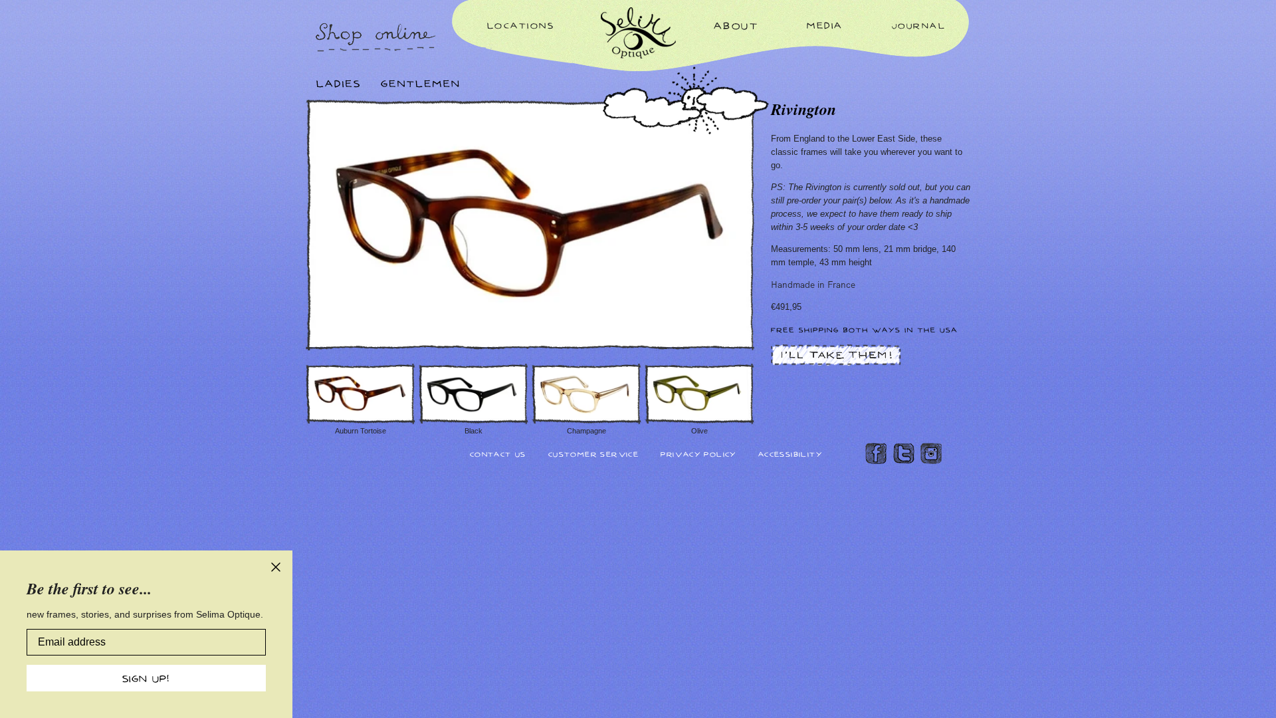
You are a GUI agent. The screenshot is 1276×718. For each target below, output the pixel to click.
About (736, 25)
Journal (919, 25)
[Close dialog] (276, 567)
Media (825, 25)
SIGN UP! (146, 678)
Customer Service (593, 453)
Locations (521, 25)
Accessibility (790, 453)
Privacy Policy (698, 453)
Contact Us (498, 453)
